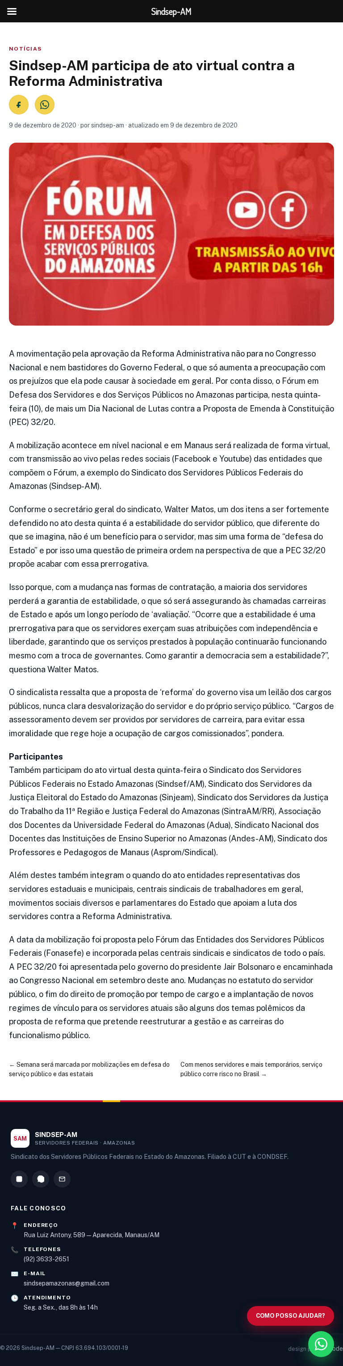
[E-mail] (62, 1179)
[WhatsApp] (40, 1179)
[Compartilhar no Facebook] (19, 105)
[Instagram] (19, 1179)
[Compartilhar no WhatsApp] (44, 105)
